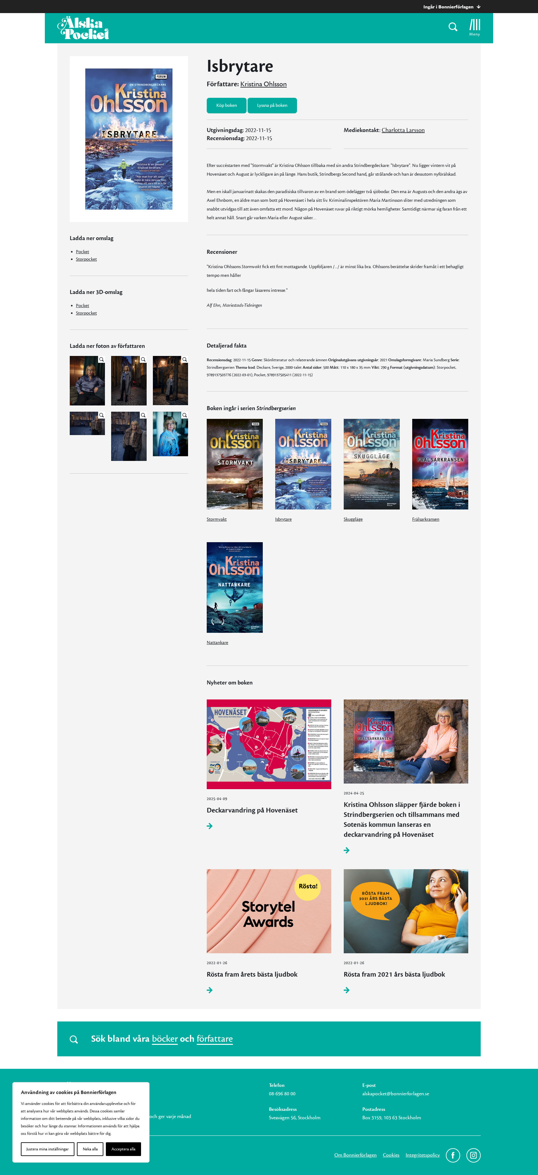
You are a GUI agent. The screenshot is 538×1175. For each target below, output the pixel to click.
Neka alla (90, 1149)
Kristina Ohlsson (263, 84)
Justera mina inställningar (47, 1149)
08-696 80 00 (282, 1094)
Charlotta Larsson (403, 130)
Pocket (82, 252)
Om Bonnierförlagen (355, 1155)
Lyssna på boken (272, 105)
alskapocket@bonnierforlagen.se (395, 1094)
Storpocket (86, 259)
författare (215, 1039)
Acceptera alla (123, 1149)
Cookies (391, 1155)
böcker (165, 1039)
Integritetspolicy (423, 1155)
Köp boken (226, 105)
